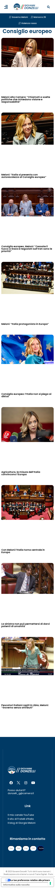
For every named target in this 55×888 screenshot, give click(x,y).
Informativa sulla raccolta (16, 884)
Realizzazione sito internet (15, 874)
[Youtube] (33, 782)
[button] (48, 7)
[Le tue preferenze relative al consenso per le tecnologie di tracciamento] (50, 883)
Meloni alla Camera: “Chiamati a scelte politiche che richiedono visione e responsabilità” (25, 99)
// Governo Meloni (18, 17)
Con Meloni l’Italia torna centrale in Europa (23, 551)
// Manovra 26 (38, 17)
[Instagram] (25, 782)
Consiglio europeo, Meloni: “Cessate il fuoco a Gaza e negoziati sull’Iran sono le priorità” (26, 249)
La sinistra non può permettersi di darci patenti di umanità (25, 625)
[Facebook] (11, 782)
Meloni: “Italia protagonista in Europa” (25, 324)
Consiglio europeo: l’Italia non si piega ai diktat (26, 395)
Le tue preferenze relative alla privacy (30, 880)
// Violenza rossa (28, 23)
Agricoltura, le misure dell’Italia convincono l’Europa (20, 473)
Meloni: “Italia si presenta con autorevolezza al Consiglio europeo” (23, 176)
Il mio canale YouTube (21, 815)
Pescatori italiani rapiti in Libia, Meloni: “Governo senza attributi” (25, 706)
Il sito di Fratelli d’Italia (21, 819)
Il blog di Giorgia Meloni (21, 823)
